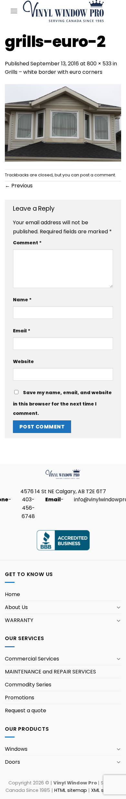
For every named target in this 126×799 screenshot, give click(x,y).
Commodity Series (28, 684)
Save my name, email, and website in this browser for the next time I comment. (62, 402)
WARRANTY (19, 620)
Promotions (19, 697)
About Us (16, 607)
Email (21, 330)
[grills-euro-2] (63, 122)
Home (12, 594)
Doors (12, 762)
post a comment (97, 175)
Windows (16, 749)
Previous (19, 185)
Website (23, 361)
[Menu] (14, 11)
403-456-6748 (28, 508)
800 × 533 (99, 63)
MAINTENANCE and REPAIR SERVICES (50, 671)
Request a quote (25, 710)
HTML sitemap (70, 790)
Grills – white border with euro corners (53, 72)
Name (22, 299)
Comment (27, 242)
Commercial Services (32, 658)
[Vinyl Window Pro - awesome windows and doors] (63, 11)
